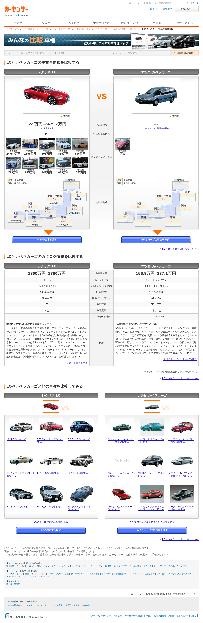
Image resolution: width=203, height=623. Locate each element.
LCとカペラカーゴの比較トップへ (180, 248)
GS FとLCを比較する (79, 439)
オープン (98, 566)
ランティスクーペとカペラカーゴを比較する (121, 440)
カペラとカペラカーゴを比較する (151, 440)
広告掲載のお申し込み (186, 616)
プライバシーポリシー (101, 616)
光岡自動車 (95, 574)
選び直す (66, 116)
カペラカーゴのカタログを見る (180, 359)
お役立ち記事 (184, 23)
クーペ (89, 566)
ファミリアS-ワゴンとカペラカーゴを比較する (181, 474)
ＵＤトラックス (135, 574)
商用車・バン (111, 566)
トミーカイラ (108, 574)
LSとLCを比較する (78, 473)
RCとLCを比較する (17, 506)
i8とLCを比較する (16, 439)
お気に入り (187, 9)
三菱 (67, 574)
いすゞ (84, 574)
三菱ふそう (150, 574)
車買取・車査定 (13, 584)
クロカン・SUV (34, 566)
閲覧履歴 (167, 9)
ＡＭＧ (33, 576)
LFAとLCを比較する (48, 473)
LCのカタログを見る (76, 363)
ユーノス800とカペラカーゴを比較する (181, 508)
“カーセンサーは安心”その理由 (137, 616)
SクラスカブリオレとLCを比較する (81, 508)
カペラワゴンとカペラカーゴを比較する (181, 440)
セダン (46, 566)
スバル (51, 574)
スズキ (59, 574)
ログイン (155, 9)
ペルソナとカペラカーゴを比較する (121, 474)
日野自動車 (121, 574)
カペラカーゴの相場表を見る (156, 128)
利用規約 (118, 616)
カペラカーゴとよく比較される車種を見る (152, 521)
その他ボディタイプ (177, 566)
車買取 (157, 23)
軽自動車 (10, 566)
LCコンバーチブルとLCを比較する (21, 474)
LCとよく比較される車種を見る (51, 521)
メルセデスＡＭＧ (185, 574)
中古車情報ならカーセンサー (21, 605)
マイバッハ (44, 576)
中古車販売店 (101, 23)
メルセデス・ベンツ (166, 574)
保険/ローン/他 (129, 23)
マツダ (43, 574)
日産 (27, 574)
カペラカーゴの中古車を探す (156, 239)
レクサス (10, 574)
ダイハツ (75, 574)
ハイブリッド (125, 566)
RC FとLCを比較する (48, 506)
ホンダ (34, 574)
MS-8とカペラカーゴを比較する (151, 474)
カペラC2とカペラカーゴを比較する (121, 508)
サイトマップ (193, 3)
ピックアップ (160, 566)
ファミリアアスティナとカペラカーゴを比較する (151, 508)
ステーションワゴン (61, 566)
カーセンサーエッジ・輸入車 (50, 605)
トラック (148, 566)
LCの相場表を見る (47, 128)
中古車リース (88, 605)
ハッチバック (78, 566)
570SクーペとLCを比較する (50, 440)
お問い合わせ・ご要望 (164, 616)
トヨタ (20, 574)
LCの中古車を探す (47, 239)
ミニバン (21, 566)
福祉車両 (137, 566)
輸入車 (46, 23)
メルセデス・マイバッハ (17, 576)
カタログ (73, 23)
